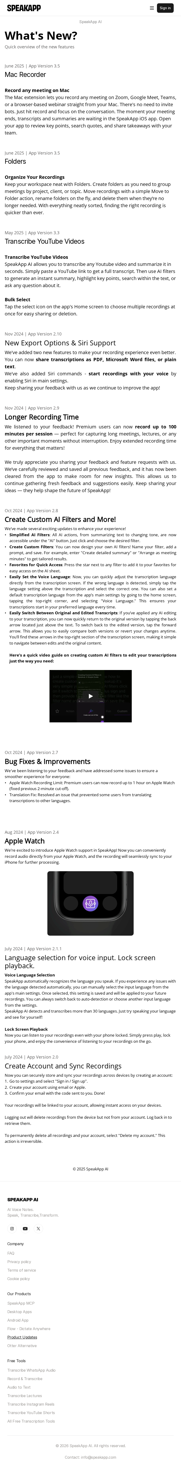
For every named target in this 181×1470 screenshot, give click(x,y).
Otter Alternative (22, 1345)
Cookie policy (18, 1278)
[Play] (90, 696)
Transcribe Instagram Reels (30, 1404)
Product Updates (22, 1337)
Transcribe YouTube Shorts (31, 1412)
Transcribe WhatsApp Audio (31, 1370)
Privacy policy (19, 1261)
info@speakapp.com (98, 1457)
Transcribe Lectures (24, 1395)
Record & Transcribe (24, 1378)
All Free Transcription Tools (31, 1421)
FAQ (10, 1253)
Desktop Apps (19, 1311)
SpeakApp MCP (21, 1303)
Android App (18, 1320)
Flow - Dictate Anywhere (28, 1328)
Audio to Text (19, 1387)
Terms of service (21, 1270)
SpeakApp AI (90, 21)
